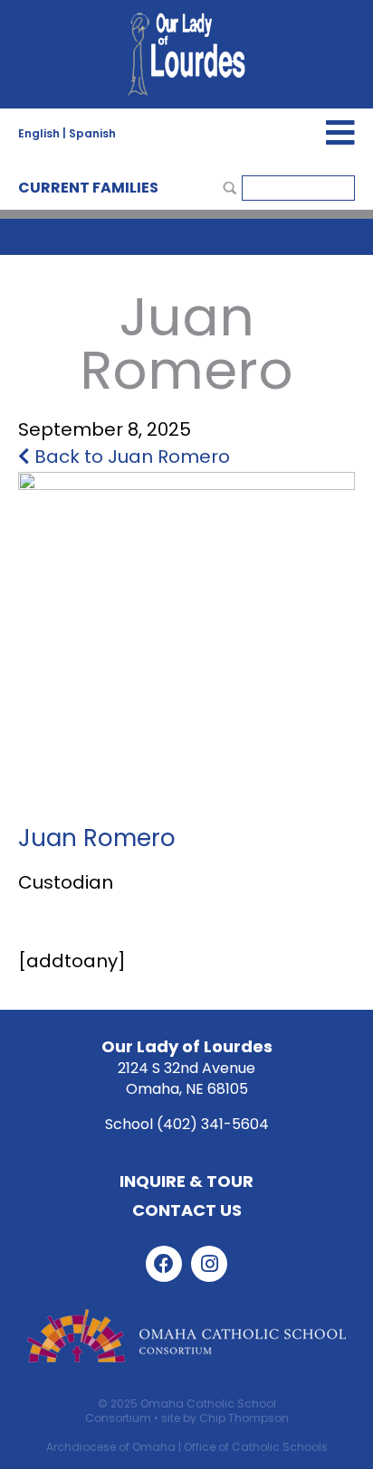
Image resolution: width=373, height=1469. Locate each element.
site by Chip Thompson (225, 1418)
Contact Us (187, 1210)
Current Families (88, 187)
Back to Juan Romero (130, 456)
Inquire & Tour (186, 1181)
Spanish (92, 133)
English (39, 133)
